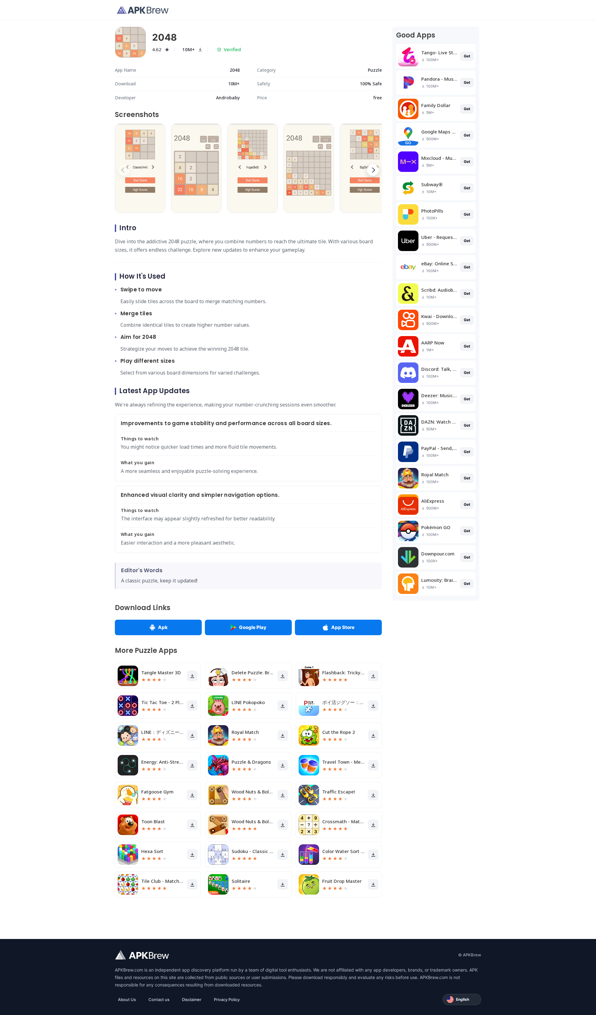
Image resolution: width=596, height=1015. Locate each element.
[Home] (143, 10)
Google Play (252, 627)
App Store (342, 627)
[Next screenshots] (373, 170)
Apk (163, 627)
